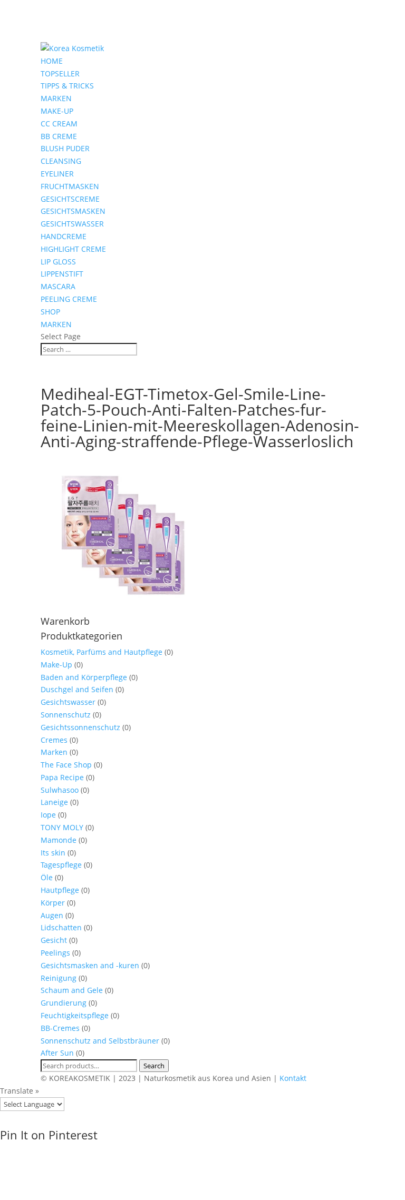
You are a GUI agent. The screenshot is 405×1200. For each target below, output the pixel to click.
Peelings (55, 953)
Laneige (54, 802)
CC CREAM (59, 124)
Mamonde (58, 840)
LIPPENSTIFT (62, 274)
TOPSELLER (60, 73)
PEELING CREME (69, 299)
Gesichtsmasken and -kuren (90, 965)
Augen (52, 915)
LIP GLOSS (58, 262)
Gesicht (54, 940)
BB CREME (59, 136)
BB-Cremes (60, 1028)
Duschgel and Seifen (77, 689)
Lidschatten (61, 927)
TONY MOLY (62, 827)
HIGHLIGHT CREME (73, 249)
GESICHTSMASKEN (73, 211)
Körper (53, 903)
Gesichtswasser (68, 702)
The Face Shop (66, 765)
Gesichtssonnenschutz (80, 727)
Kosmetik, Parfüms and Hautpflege (101, 652)
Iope (48, 815)
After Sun (57, 1053)
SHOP (50, 312)
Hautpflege (60, 890)
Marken (54, 752)
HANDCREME (63, 236)
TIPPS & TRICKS (67, 86)
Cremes (54, 740)
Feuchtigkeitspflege (75, 1015)
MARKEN (56, 98)
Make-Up (56, 665)
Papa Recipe (62, 777)
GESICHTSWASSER (72, 224)
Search (154, 1065)
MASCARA (58, 286)
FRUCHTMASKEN (70, 186)
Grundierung (63, 1003)
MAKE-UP (57, 111)
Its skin (53, 853)
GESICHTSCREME (70, 199)
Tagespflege (61, 865)
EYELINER (57, 174)
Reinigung (58, 978)
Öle (47, 877)
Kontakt (292, 1078)
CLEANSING (61, 161)
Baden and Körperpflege (84, 677)
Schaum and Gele (72, 990)
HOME (52, 61)
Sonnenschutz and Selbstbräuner (100, 1041)
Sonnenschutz (66, 715)
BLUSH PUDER (65, 148)
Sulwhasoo (60, 790)
